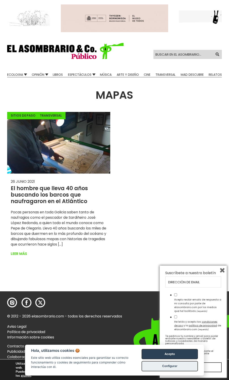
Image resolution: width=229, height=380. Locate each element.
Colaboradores (20, 356)
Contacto (15, 346)
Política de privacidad (26, 331)
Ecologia (15, 74)
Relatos (215, 74)
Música (106, 74)
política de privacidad (203, 325)
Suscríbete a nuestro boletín (190, 273)
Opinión (38, 74)
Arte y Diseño (128, 74)
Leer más (19, 253)
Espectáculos (79, 74)
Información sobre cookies (30, 337)
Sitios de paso (23, 115)
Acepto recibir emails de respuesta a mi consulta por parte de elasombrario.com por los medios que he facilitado (197, 305)
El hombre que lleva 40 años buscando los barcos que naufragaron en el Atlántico (49, 195)
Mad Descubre (192, 74)
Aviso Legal (16, 326)
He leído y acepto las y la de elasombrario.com (197, 325)
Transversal (165, 74)
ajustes (26, 376)
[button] (65, 51)
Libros (58, 74)
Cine (147, 74)
